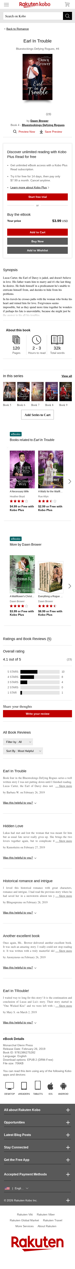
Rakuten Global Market (24, 1220)
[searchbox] (37, 16)
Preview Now (27, 131)
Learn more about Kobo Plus (28, 187)
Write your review (37, 713)
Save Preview (53, 131)
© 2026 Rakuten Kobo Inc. (20, 1200)
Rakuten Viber (46, 1214)
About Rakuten (47, 1226)
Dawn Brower (39, 120)
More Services (24, 1226)
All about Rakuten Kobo (22, 1110)
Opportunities (14, 1122)
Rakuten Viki (25, 1214)
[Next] (69, 481)
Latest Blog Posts (17, 1135)
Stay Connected (16, 1147)
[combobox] (18, 741)
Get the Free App (16, 1160)
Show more (63, 786)
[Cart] (67, 4)
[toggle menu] (6, 4)
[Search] (67, 16)
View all (67, 376)
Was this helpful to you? (18, 802)
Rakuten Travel (52, 1220)
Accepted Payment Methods (25, 1174)
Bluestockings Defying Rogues (43, 125)
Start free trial (37, 196)
